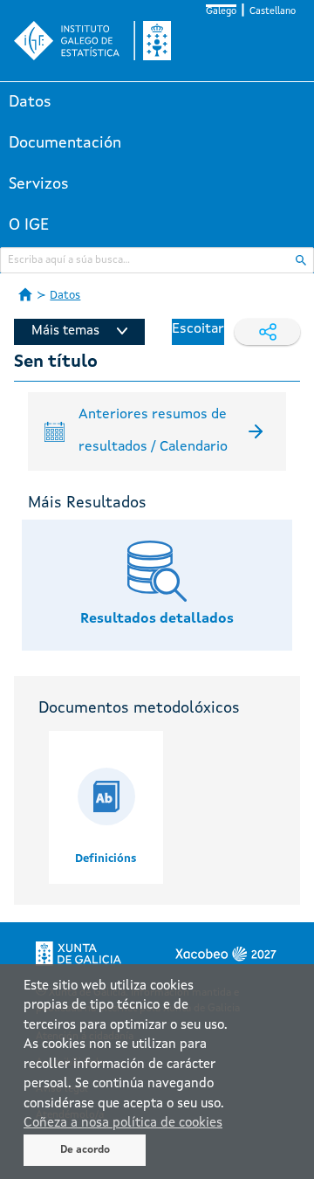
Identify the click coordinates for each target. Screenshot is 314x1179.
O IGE (29, 225)
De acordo (85, 1150)
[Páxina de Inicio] (25, 294)
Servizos (39, 184)
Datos (30, 102)
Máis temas (65, 331)
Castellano (272, 12)
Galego (221, 12)
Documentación (65, 143)
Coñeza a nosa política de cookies (123, 1123)
